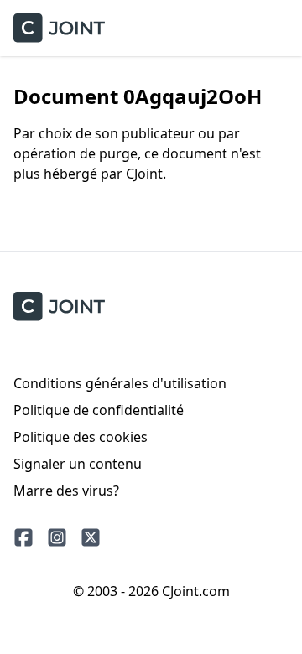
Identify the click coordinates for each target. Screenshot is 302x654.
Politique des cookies (80, 437)
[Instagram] (57, 537)
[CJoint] (59, 306)
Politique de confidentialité (98, 410)
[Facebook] (23, 537)
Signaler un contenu (77, 463)
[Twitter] (91, 537)
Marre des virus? (66, 490)
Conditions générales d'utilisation (119, 383)
